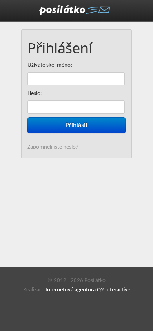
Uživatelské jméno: (49, 65)
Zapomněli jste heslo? (52, 147)
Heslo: (34, 93)
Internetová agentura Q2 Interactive (88, 290)
